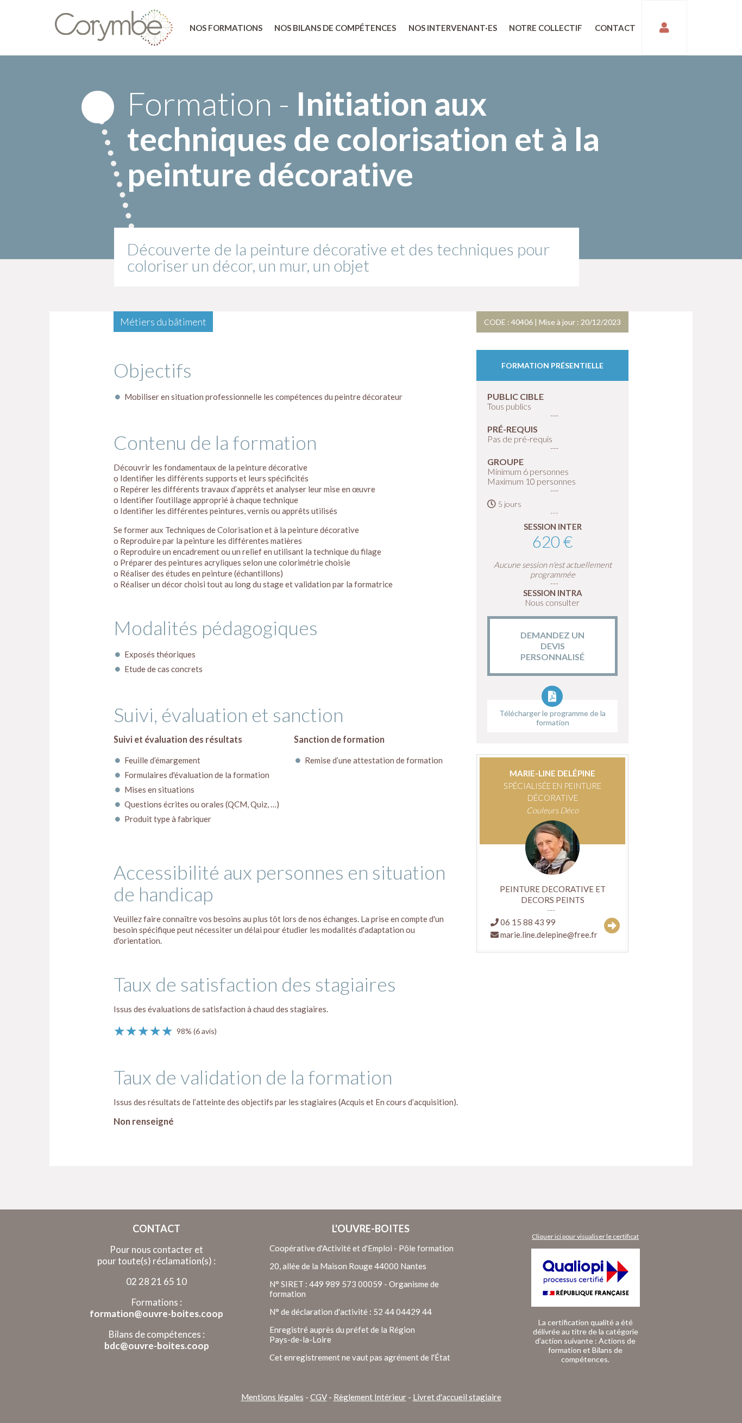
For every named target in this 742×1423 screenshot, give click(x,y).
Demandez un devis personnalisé (552, 646)
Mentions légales (272, 1397)
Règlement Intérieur (370, 1397)
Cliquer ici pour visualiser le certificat (585, 1236)
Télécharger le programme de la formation (552, 718)
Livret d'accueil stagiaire (457, 1397)
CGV (318, 1397)
